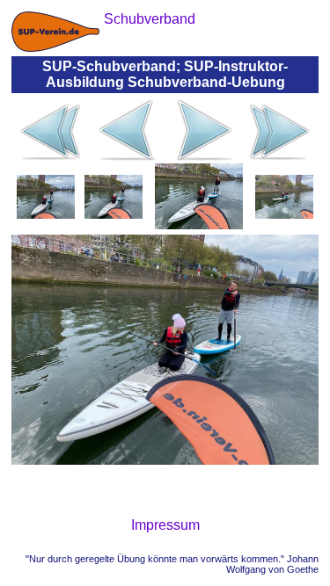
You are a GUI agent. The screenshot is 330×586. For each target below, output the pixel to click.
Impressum (165, 524)
